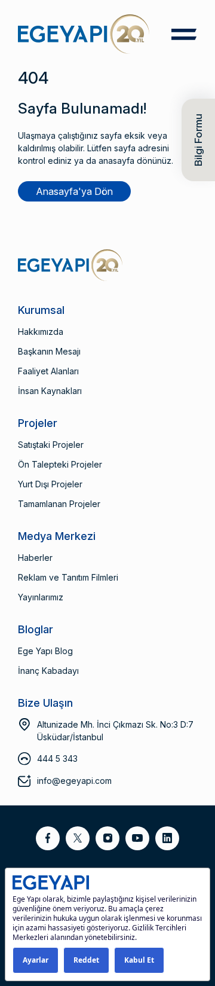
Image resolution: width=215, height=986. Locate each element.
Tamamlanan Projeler (59, 504)
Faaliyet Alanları (48, 371)
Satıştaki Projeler (51, 444)
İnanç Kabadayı (48, 671)
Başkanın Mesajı (49, 351)
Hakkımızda (40, 331)
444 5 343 (57, 758)
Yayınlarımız (40, 597)
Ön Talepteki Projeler (60, 464)
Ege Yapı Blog (45, 651)
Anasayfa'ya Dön (74, 191)
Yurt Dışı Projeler (50, 484)
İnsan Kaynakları (50, 391)
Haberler (35, 557)
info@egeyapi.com (74, 781)
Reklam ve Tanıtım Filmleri (68, 577)
